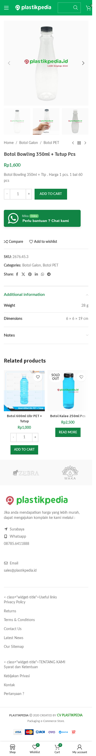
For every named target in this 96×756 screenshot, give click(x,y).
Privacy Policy (14, 602)
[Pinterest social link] (30, 274)
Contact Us (13, 629)
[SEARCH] (75, 7)
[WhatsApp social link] (42, 274)
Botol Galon (28, 143)
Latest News (13, 638)
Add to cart (51, 194)
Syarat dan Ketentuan (21, 667)
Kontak (9, 685)
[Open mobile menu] (6, 8)
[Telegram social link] (49, 274)
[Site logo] (33, 8)
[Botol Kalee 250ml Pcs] (67, 390)
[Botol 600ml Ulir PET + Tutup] (24, 390)
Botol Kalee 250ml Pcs (68, 416)
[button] (9, 63)
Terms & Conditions (19, 620)
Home (9, 143)
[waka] (70, 472)
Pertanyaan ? (14, 694)
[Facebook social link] (17, 274)
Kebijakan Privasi (17, 676)
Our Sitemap (14, 647)
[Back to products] (79, 143)
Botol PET (51, 143)
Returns (10, 611)
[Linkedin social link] (36, 274)
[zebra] (26, 472)
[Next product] (85, 143)
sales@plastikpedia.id (20, 570)
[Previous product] (73, 143)
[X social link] (23, 274)
